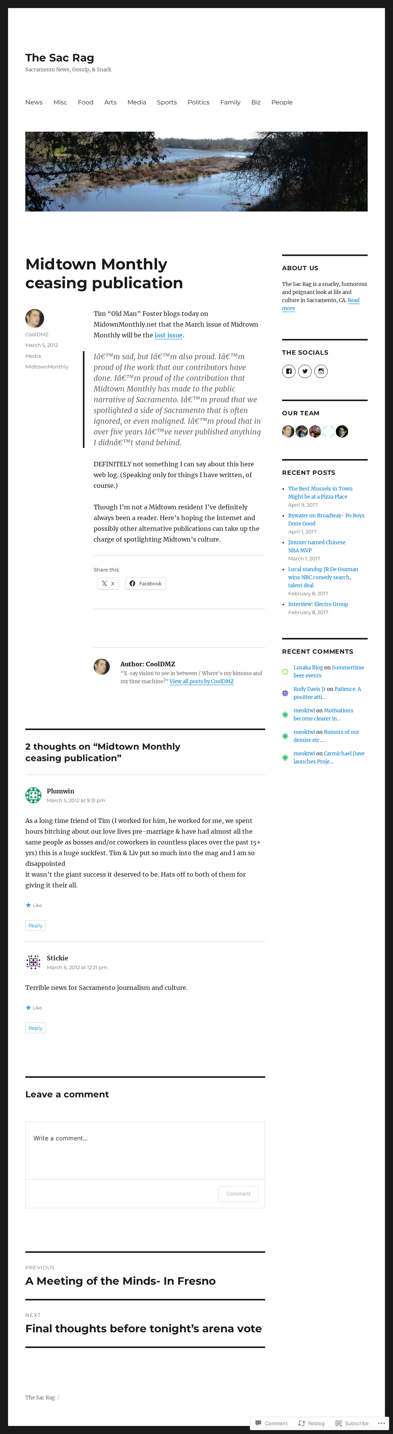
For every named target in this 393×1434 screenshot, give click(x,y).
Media (136, 102)
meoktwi (304, 710)
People (282, 102)
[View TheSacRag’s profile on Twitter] (305, 371)
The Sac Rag (59, 57)
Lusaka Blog (308, 667)
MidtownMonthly (46, 366)
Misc (60, 102)
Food (86, 102)
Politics (199, 102)
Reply (35, 925)
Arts (110, 102)
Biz (256, 102)
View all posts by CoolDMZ (202, 681)
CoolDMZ (36, 334)
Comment (238, 1193)
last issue (169, 335)
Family (230, 102)
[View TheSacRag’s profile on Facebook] (289, 371)
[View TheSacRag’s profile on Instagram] (321, 371)
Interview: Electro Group (318, 604)
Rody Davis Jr (310, 689)
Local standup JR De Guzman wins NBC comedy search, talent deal (323, 577)
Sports (167, 102)
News (34, 102)
